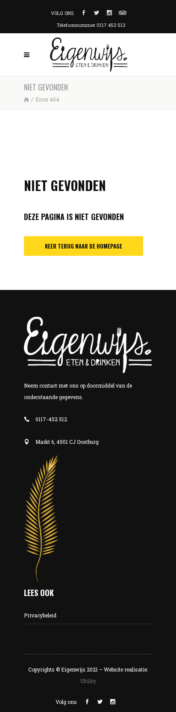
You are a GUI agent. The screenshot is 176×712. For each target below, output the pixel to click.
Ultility (88, 680)
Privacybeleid (40, 615)
